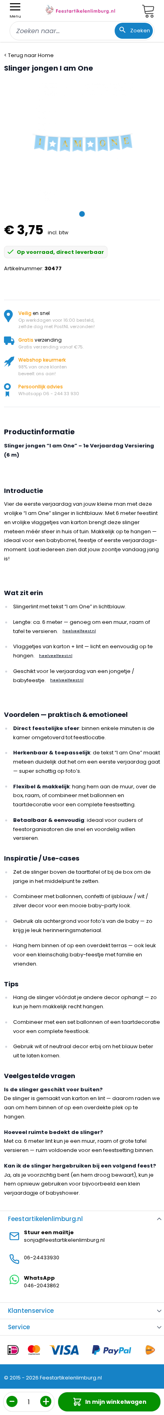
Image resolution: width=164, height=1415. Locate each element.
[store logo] (80, 9)
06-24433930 (41, 1257)
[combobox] (82, 30)
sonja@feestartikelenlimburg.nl (64, 1240)
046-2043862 (41, 1285)
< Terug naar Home (29, 55)
